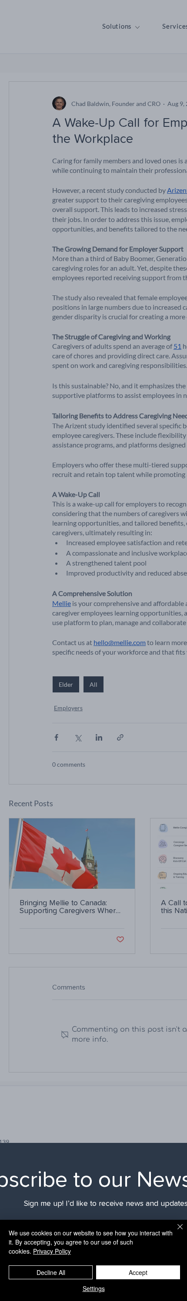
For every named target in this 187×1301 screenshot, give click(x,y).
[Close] (174, 1232)
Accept (138, 1272)
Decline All (51, 1272)
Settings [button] (94, 1288)
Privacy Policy (52, 1251)
